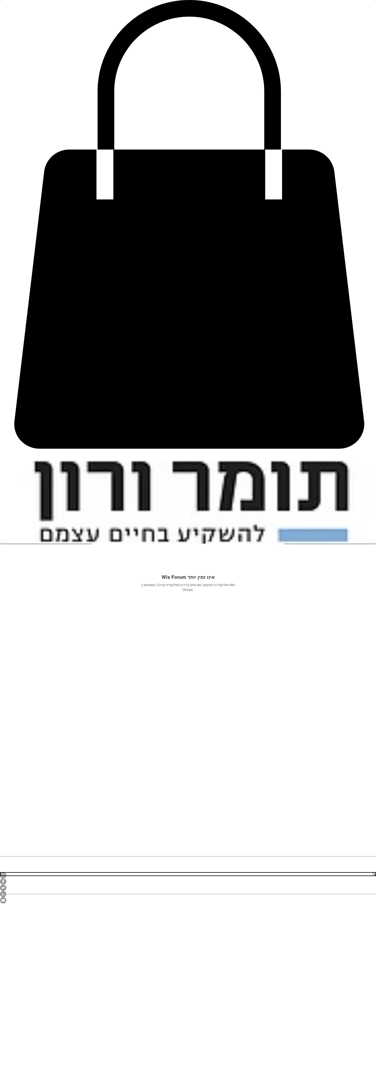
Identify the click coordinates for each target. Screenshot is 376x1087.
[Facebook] (188, 881)
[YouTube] (188, 900)
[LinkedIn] (188, 894)
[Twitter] (188, 888)
